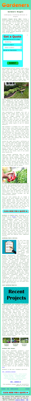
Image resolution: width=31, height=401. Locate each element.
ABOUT (19, 9)
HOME (12, 9)
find (7, 350)
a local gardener (18, 364)
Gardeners (4, 369)
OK (27, 400)
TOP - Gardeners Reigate (9, 371)
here (3, 367)
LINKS (15, 9)
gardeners (18, 146)
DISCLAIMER (27, 9)
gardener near (25, 330)
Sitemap (3, 388)
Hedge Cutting (14, 388)
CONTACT (22, 9)
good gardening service (8, 68)
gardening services (16, 185)
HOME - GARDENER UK (15, 382)
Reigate (14, 216)
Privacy (28, 388)
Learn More (19, 400)
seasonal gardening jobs (14, 154)
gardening (18, 31)
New (8, 388)
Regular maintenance (7, 99)
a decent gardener (8, 136)
